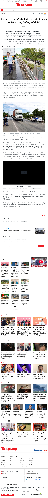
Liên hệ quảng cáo (30, 470)
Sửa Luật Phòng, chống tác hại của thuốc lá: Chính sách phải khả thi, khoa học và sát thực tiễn (15, 272)
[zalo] (36, 479)
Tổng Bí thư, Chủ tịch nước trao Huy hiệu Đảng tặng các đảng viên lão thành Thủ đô (8, 331)
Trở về (2, 49)
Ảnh (21, 454)
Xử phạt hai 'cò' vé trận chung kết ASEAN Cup (23, 355)
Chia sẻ (2, 39)
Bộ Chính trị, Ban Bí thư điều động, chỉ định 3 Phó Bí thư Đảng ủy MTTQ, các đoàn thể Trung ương (5, 272)
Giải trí (5, 362)
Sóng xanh (14, 10)
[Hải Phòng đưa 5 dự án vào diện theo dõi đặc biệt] (25, 296)
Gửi (41, 246)
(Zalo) (35, 471)
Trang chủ (2, 10)
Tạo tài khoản (13, 239)
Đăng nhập (5, 239)
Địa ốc (18, 10)
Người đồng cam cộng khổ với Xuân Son (7, 376)
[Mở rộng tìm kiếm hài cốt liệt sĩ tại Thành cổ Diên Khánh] (25, 281)
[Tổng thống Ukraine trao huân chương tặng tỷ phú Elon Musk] (18, 407)
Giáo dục (3, 464)
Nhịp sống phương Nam (34, 466)
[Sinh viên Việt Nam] (38, 450)
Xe (10, 462)
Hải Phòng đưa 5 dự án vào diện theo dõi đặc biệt (25, 303)
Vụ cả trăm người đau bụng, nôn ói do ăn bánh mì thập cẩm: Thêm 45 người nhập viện (40, 437)
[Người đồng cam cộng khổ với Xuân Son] (8, 368)
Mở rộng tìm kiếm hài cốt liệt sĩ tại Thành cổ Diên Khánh (25, 288)
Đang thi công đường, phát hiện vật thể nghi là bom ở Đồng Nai (14, 288)
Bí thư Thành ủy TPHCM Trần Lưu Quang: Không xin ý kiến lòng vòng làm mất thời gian (40, 331)
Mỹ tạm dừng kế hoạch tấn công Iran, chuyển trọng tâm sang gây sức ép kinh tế (8, 398)
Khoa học (12, 464)
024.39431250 (5, 473)
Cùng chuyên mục (8, 260)
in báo (39, 14)
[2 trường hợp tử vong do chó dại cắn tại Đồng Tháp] (24, 427)
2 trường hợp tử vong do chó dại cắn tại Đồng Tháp (24, 435)
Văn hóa (21, 462)
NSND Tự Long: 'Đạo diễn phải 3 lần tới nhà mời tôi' (39, 376)
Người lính (45, 10)
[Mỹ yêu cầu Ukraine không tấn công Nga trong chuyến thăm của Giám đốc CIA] (42, 407)
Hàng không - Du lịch (5, 466)
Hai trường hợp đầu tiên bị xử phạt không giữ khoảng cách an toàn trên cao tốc (25, 271)
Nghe (2, 35)
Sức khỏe (22, 10)
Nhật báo (12, 454)
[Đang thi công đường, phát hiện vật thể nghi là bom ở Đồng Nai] (15, 281)
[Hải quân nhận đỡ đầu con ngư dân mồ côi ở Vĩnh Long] (5, 296)
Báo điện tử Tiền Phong (24, 5)
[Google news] (40, 479)
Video (2, 454)
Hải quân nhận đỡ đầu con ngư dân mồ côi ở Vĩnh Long (5, 303)
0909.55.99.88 (30, 471)
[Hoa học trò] (45, 450)
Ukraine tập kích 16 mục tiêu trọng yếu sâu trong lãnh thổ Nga (39, 397)
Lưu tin (2, 42)
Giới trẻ (31, 10)
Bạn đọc (31, 464)
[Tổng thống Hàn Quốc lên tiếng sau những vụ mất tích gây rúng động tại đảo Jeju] (30, 407)
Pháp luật (35, 10)
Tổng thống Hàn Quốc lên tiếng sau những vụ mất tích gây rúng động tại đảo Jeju (30, 414)
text (36, 14)
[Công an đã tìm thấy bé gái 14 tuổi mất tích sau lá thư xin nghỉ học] (40, 347)
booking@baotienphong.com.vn (33, 473)
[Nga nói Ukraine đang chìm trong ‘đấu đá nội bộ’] (24, 388)
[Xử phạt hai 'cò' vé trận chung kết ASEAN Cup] (24, 347)
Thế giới (26, 10)
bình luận (42, 14)
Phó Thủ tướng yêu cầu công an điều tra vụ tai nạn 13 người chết (18, 231)
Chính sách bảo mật (12, 484)
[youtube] (46, 1)
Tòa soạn (3, 470)
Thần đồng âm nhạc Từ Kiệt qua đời (24, 375)
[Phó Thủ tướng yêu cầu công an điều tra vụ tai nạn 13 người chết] (40, 231)
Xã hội (5, 10)
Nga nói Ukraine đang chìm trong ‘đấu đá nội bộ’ (23, 396)
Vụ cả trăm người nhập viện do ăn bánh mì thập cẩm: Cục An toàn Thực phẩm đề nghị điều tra (7, 438)
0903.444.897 (5, 479)
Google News (45, 14)
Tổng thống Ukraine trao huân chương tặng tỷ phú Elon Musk (18, 414)
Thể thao (40, 10)
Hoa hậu (21, 464)
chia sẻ (33, 14)
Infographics (13, 456)
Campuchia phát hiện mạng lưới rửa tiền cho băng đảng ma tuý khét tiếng (5, 414)
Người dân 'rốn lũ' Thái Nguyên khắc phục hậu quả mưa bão (14, 303)
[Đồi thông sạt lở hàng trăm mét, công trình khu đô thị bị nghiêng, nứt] (5, 281)
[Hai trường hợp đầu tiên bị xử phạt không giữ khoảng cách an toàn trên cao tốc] (25, 264)
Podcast (31, 454)
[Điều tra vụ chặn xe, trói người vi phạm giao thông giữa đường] (8, 347)
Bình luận (2, 46)
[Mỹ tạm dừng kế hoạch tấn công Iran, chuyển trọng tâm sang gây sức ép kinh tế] (8, 388)
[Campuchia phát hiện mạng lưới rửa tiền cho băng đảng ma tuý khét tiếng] (6, 407)
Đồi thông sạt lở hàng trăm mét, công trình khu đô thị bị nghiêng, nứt (5, 289)
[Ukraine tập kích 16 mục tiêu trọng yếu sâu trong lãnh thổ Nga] (40, 388)
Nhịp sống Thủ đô (23, 466)
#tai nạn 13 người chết (9, 221)
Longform (3, 456)
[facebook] (44, 1)
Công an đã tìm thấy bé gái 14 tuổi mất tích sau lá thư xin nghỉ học (40, 356)
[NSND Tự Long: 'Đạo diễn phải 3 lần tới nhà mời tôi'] (40, 368)
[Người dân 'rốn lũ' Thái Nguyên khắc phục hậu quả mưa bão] (15, 296)
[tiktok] (33, 479)
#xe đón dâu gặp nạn (22, 221)
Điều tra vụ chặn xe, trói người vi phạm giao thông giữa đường (8, 356)
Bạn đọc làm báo (8, 494)
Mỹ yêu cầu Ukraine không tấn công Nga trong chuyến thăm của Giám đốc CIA (42, 414)
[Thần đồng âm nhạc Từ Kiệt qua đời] (24, 368)
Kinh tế (9, 10)
